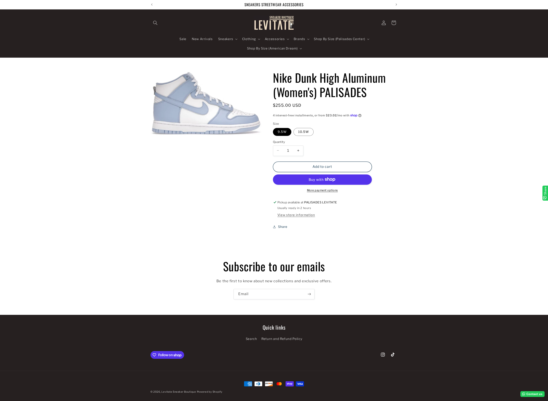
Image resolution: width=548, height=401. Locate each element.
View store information (296, 215)
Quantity (279, 141)
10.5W (303, 132)
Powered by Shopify (209, 391)
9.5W (282, 132)
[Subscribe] (309, 294)
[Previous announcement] (151, 4)
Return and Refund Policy (281, 339)
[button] (155, 23)
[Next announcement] (396, 4)
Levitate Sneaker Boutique (178, 391)
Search (251, 339)
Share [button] (282, 227)
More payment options (322, 190)
